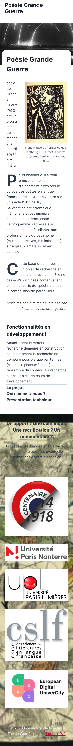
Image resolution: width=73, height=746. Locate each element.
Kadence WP (55, 734)
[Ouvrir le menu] (64, 8)
